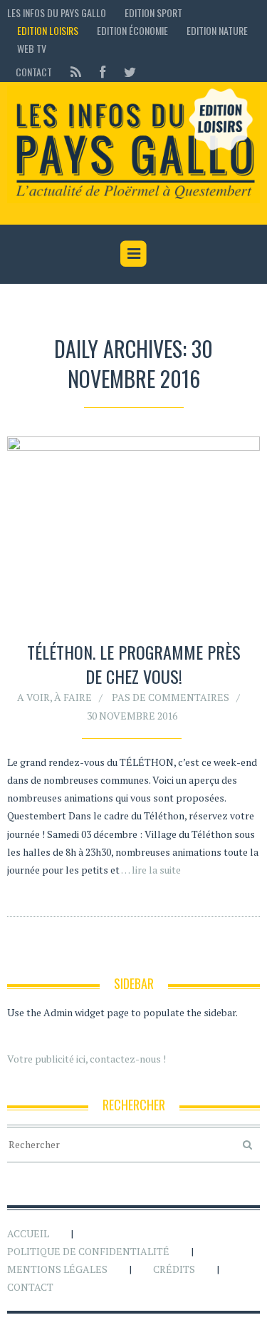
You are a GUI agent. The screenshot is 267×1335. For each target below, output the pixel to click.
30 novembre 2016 (132, 715)
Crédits (174, 1269)
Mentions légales (57, 1269)
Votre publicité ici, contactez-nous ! (86, 1058)
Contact (34, 71)
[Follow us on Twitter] (125, 72)
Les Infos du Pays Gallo (56, 12)
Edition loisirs (47, 30)
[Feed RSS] (76, 72)
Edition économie (132, 30)
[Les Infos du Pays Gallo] (133, 145)
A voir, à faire (54, 697)
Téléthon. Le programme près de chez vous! (134, 664)
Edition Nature (217, 30)
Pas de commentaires (170, 697)
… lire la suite (151, 869)
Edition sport (153, 12)
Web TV (31, 48)
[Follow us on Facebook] (102, 72)
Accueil (28, 1233)
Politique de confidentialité (88, 1251)
